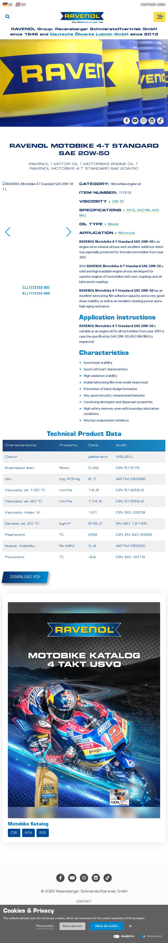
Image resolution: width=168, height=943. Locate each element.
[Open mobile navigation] (159, 17)
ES (42, 833)
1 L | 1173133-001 (36, 287)
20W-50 (117, 201)
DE (10, 4)
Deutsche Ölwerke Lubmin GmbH (89, 34)
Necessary (154, 936)
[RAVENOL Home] (83, 19)
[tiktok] (160, 120)
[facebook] (126, 120)
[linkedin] (152, 120)
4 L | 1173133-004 (36, 293)
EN (23, 4)
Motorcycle (126, 233)
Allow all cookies (106, 926)
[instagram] (143, 120)
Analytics (127, 936)
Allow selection (72, 926)
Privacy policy (45, 926)
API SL (131, 210)
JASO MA (143, 210)
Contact (84, 901)
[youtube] (135, 120)
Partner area (153, 4)
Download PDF (25, 577)
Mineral (113, 224)
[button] (8, 232)
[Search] (8, 17)
